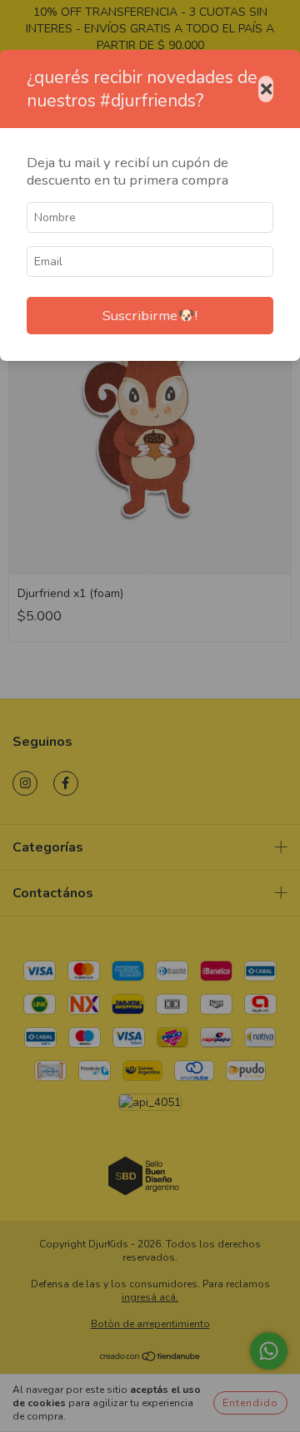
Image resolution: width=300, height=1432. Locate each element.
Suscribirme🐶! (150, 315)
